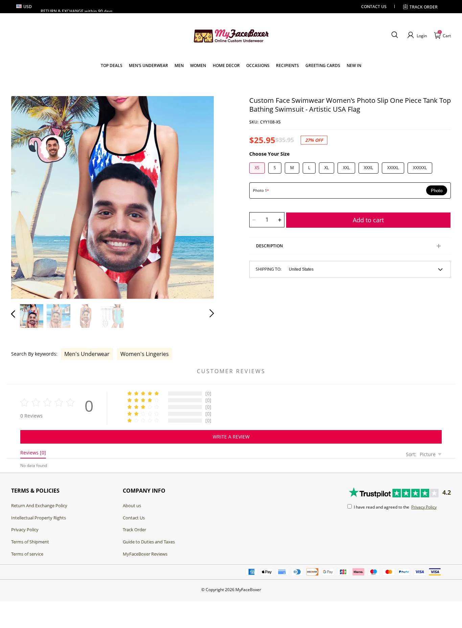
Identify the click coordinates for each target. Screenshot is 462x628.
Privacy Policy (25, 529)
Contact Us (134, 518)
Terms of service (27, 554)
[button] (394, 35)
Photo (436, 190)
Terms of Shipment (30, 542)
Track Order (424, 7)
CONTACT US (374, 6)
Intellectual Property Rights (38, 518)
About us (132, 505)
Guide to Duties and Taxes (149, 542)
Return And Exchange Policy (39, 505)
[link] (111, 65)
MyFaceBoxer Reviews (145, 554)
